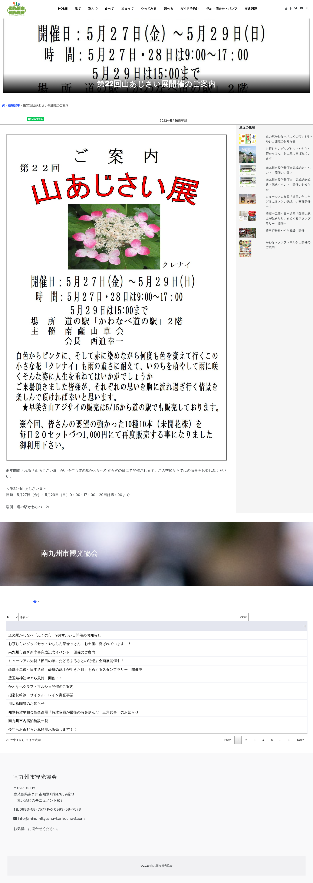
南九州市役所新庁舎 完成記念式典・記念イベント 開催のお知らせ (288, 185)
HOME (62, 8)
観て (78, 8)
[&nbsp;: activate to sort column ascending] (156, 626)
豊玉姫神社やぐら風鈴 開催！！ (288, 230)
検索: (243, 617)
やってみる (148, 8)
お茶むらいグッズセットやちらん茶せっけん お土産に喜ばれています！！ (288, 153)
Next (300, 740)
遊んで (93, 8)
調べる (168, 8)
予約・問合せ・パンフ (221, 8)
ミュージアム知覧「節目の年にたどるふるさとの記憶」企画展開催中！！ (288, 202)
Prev (227, 740)
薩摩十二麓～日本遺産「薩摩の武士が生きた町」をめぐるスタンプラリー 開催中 (288, 218)
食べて (109, 8)
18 (289, 740)
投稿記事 (14, 105)
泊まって (127, 8)
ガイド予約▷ (189, 8)
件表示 (24, 617)
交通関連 (251, 8)
